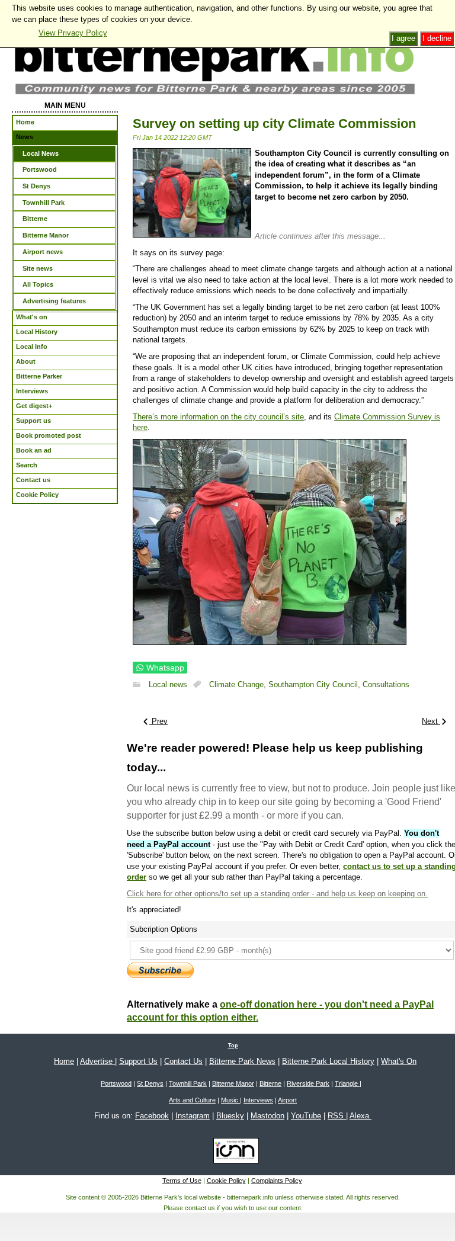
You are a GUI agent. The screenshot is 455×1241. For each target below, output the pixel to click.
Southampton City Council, (315, 684)
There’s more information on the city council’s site (218, 416)
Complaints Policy (276, 1180)
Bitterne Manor (233, 1083)
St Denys (150, 1083)
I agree (403, 38)
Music (230, 1100)
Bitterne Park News (242, 1061)
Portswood (116, 1083)
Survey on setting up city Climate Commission (274, 123)
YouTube (306, 1115)
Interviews (258, 1100)
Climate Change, (238, 684)
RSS (337, 1115)
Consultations (386, 684)
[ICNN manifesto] (233, 1152)
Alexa (360, 1115)
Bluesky (230, 1115)
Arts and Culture (192, 1100)
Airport (287, 1100)
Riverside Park (308, 1083)
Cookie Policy (226, 1180)
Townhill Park (188, 1083)
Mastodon (267, 1115)
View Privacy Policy (73, 32)
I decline (436, 38)
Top (233, 1045)
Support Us (138, 1061)
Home (64, 1061)
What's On (398, 1061)
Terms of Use (181, 1180)
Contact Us (183, 1061)
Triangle (347, 1083)
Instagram (192, 1115)
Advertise (97, 1061)
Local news (168, 684)
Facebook (152, 1115)
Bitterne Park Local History (328, 1061)
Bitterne (270, 1083)
